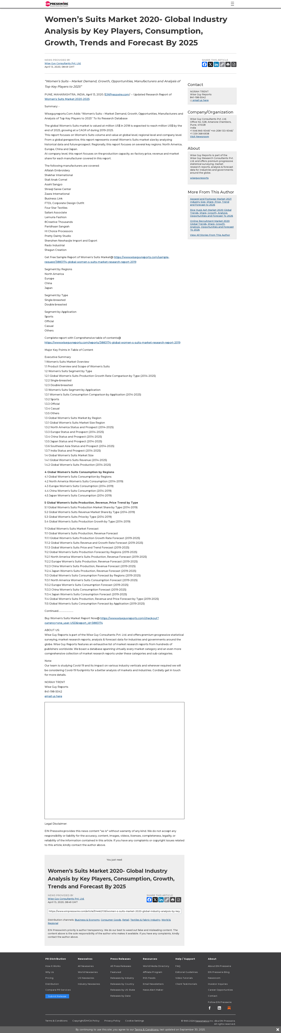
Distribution (52, 984)
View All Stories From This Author (210, 235)
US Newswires (86, 978)
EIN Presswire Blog (219, 972)
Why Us (49, 972)
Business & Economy (87, 919)
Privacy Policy (112, 1020)
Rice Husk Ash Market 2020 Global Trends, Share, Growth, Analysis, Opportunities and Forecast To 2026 (211, 213)
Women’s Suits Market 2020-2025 (67, 99)
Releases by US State (122, 989)
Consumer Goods (111, 919)
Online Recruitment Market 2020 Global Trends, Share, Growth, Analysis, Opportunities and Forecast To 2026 (212, 225)
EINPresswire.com (117, 94)
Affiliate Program (152, 972)
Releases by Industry (122, 978)
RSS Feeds (149, 978)
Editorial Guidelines (186, 972)
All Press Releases (120, 966)
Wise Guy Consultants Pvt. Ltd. (63, 63)
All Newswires (86, 966)
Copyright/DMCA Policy (85, 1020)
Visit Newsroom (199, 136)
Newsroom (214, 978)
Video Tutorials (184, 978)
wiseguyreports (199, 178)
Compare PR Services (58, 989)
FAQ (178, 966)
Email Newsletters (153, 984)
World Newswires (88, 972)
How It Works (52, 966)
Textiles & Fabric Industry (145, 919)
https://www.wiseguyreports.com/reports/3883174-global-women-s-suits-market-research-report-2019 (112, 342)
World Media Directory (156, 966)
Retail (125, 919)
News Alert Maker (153, 989)
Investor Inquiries (218, 984)
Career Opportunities (220, 989)
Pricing (49, 978)
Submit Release (57, 996)
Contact (212, 995)
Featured (115, 972)
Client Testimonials (186, 984)
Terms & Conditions (56, 1020)
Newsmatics (202, 1021)
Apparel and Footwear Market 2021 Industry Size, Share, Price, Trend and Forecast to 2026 (211, 201)
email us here (53, 696)
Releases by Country (122, 984)
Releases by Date (120, 995)
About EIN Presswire (219, 966)
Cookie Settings (134, 1020)
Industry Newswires (89, 984)
